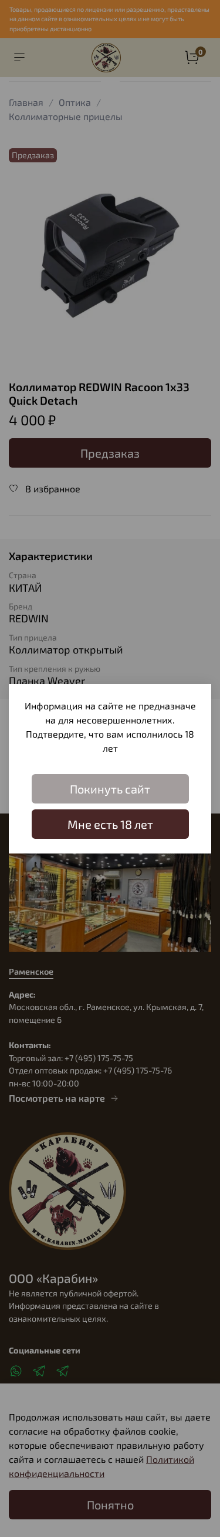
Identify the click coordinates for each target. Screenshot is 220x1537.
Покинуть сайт (110, 789)
